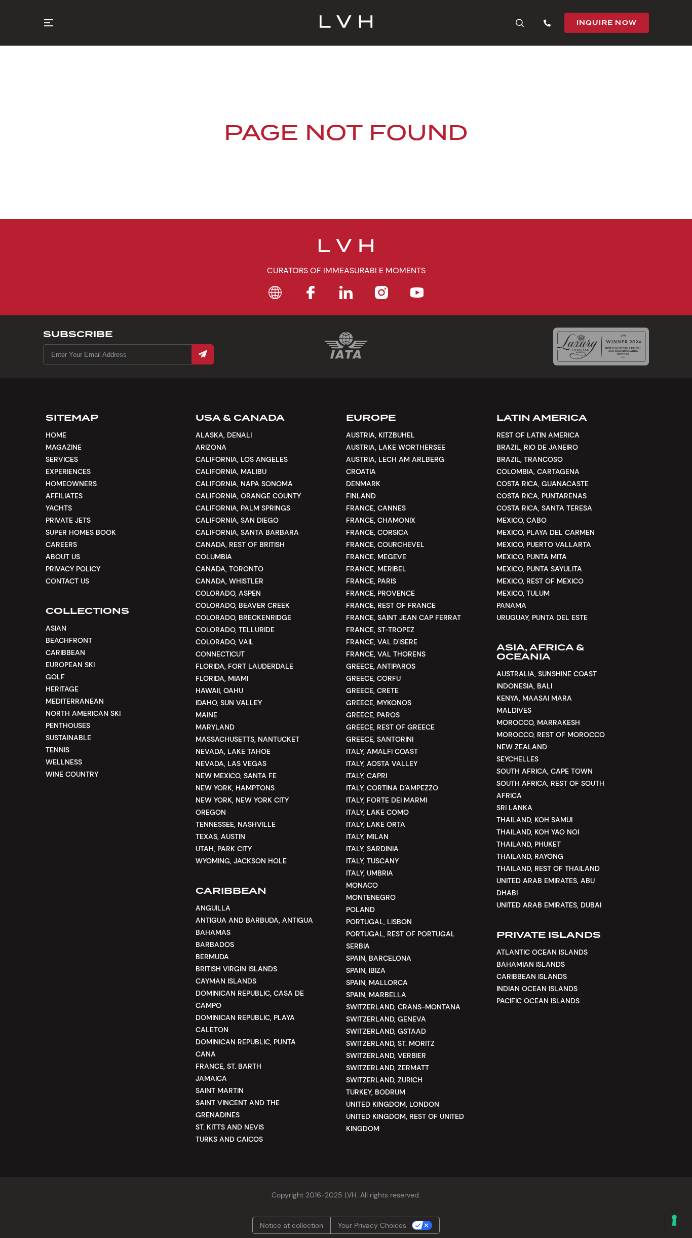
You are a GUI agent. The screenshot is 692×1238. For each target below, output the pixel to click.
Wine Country (72, 774)
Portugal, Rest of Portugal (400, 933)
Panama (511, 605)
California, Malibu (231, 471)
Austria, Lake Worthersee (395, 447)
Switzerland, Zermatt (387, 1067)
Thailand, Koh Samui (534, 819)
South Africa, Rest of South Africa (550, 789)
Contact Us (67, 581)
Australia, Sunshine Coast (546, 673)
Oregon (211, 812)
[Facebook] (310, 292)
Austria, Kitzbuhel (380, 435)
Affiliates (64, 495)
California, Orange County (248, 495)
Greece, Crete (372, 690)
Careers (61, 544)
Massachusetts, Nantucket (247, 739)
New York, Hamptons (235, 787)
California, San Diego (237, 520)
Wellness (64, 762)
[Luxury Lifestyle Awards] (601, 346)
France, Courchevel (385, 544)
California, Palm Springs (243, 508)
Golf (55, 676)
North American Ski (83, 713)
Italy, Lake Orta (375, 824)
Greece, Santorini (379, 739)
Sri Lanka (514, 807)
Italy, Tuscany (372, 860)
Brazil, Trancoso (529, 459)
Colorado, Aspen (228, 593)
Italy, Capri (366, 775)
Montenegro (371, 897)
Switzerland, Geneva (386, 1019)
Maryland (215, 727)
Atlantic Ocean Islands (542, 952)
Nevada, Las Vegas (231, 763)
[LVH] (346, 22)
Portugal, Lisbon (379, 921)
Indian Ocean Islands (537, 988)
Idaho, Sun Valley (229, 702)
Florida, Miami (222, 678)
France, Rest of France (391, 605)
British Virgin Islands (236, 968)
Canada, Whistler (229, 581)
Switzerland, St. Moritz (390, 1043)
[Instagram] (381, 292)
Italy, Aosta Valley (381, 763)
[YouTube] (417, 292)
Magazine (64, 447)
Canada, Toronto (229, 568)
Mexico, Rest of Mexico (540, 581)
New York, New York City (242, 800)
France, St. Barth (228, 1066)
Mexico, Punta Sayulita (539, 568)
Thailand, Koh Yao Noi (537, 831)
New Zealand (521, 746)
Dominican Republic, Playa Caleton (245, 1023)
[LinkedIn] (346, 292)
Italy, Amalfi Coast (382, 751)
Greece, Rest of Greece (390, 727)
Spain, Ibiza (366, 970)
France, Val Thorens (386, 654)
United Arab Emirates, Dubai (548, 904)
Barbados (215, 944)
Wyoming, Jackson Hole (241, 860)
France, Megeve (376, 556)
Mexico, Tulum (523, 593)
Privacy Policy (73, 568)
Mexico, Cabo (521, 520)
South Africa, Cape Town (544, 771)
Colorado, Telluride (235, 629)
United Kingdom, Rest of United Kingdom (405, 1122)
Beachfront (69, 640)
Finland (361, 495)
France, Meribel (376, 568)
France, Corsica (377, 532)
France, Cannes (376, 508)
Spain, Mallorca (377, 982)
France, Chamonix (380, 520)
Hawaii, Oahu (219, 690)
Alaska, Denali (224, 435)
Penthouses (68, 725)
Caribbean (65, 652)
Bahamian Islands (530, 964)
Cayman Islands (226, 981)
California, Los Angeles (242, 459)
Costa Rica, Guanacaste (542, 483)
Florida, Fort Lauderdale (244, 666)
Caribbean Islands (531, 976)
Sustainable (68, 737)
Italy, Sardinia (372, 848)
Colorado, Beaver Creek (243, 605)
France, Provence (380, 593)
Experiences (68, 471)
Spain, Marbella (376, 994)
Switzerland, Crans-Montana (403, 1006)
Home (56, 435)
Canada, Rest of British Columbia (240, 550)
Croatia (361, 471)
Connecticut (220, 654)
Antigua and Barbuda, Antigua (254, 920)
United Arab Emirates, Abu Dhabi (545, 886)
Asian (56, 628)
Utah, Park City (224, 848)
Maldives (513, 710)
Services (62, 459)
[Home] (275, 292)
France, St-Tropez (380, 629)
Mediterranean (75, 701)
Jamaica (211, 1078)
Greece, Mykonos (378, 702)
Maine (206, 714)
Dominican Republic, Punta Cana (246, 1048)
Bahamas (213, 932)
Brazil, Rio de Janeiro (537, 447)
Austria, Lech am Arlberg (395, 459)
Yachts (59, 508)
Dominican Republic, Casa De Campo (250, 999)
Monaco (362, 885)
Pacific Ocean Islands (538, 1000)
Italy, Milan (367, 836)
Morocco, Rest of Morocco (550, 734)
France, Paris (371, 581)
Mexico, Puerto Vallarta (543, 544)
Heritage (62, 689)
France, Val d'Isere (381, 641)
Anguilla (213, 908)
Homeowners (71, 483)
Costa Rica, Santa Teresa (544, 508)
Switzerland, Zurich (384, 1079)
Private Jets (68, 520)
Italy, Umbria (369, 873)
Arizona (211, 447)
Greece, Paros (373, 714)
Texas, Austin (220, 836)
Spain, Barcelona (378, 958)
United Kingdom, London (392, 1104)
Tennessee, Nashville (236, 824)
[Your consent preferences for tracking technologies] (674, 1220)
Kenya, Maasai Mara (534, 698)
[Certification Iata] (346, 357)
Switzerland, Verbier (386, 1055)
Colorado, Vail (225, 641)
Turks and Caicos (229, 1139)
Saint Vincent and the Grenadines (238, 1108)
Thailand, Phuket (528, 844)
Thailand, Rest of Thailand (548, 868)
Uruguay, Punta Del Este (542, 617)
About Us (63, 556)
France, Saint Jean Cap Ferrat (403, 617)
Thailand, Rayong (529, 856)
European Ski (70, 664)
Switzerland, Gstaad (386, 1031)
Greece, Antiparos (380, 666)
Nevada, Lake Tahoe (233, 751)
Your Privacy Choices (372, 1225)
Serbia (358, 946)
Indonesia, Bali (524, 685)
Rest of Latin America (538, 435)
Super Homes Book (81, 532)
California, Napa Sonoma (244, 483)
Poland (360, 909)
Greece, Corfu (373, 678)
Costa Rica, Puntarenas (541, 495)
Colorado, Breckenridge (243, 617)
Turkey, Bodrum (375, 1092)
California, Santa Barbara (247, 532)
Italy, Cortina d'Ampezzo (392, 787)
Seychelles (517, 758)
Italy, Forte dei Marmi (386, 800)
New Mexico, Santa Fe (236, 775)
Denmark (363, 483)
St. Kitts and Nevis (230, 1127)
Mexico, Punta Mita (531, 556)
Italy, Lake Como (377, 812)
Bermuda (212, 956)
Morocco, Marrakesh (538, 722)
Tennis (57, 749)
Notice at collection (291, 1225)
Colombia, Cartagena (538, 471)
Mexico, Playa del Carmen (545, 532)
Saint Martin (220, 1090)
